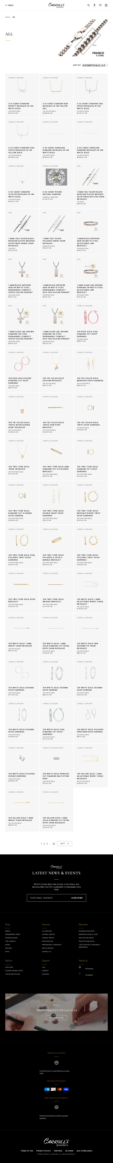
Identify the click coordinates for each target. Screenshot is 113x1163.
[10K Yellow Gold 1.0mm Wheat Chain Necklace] (22, 810)
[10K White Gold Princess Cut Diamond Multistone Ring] (56, 765)
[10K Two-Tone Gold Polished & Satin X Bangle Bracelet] (56, 547)
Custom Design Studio (14, 970)
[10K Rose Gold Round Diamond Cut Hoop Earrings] (22, 370)
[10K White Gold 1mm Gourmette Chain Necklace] (91, 635)
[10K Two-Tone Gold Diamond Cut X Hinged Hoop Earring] (22, 502)
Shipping (45, 974)
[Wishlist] (100, 5)
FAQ (43, 967)
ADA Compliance (84, 1151)
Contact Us (46, 951)
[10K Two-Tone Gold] (22, 458)
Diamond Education (86, 931)
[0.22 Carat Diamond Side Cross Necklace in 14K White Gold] (91, 95)
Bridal (7, 931)
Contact (45, 970)
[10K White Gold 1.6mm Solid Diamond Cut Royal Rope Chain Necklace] (56, 635)
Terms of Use (27, 1151)
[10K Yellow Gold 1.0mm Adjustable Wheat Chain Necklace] (91, 765)
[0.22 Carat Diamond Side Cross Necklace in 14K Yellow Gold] (22, 139)
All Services (47, 931)
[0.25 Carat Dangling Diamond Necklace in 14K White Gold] (56, 139)
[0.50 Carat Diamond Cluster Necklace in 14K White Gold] (22, 185)
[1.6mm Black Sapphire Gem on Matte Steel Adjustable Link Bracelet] (91, 231)
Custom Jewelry (48, 934)
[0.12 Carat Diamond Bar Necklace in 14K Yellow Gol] (56, 95)
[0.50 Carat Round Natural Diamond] (56, 185)
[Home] (56, 5)
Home (7, 17)
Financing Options (12, 974)
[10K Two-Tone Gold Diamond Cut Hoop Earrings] (91, 458)
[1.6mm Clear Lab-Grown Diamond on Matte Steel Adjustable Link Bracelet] (91, 278)
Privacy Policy (43, 1151)
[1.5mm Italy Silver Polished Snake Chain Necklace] (56, 231)
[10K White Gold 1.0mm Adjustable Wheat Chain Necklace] (91, 591)
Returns (69, 1151)
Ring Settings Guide (87, 941)
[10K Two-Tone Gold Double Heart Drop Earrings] (56, 502)
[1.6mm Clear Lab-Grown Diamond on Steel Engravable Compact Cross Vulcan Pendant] (22, 325)
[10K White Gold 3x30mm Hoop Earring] (91, 678)
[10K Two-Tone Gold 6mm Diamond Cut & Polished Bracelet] (56, 458)
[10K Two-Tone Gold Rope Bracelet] (22, 591)
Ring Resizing (47, 941)
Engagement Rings (12, 934)
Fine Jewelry (10, 941)
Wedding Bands (11, 938)
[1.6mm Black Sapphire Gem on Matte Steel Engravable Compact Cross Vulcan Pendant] (22, 278)
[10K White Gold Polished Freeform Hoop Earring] (91, 721)
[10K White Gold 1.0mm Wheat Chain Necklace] (22, 635)
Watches (8, 948)
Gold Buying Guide (86, 938)
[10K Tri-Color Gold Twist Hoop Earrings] (91, 414)
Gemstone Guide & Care (88, 934)
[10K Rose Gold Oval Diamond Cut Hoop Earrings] (91, 325)
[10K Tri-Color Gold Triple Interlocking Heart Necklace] (22, 414)
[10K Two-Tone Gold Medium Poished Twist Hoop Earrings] (91, 502)
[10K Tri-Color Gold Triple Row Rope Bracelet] (56, 414)
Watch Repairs (47, 948)
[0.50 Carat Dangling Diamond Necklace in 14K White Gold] (91, 139)
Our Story (9, 967)
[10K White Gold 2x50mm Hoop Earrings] (22, 678)
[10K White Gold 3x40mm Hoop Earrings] (22, 721)
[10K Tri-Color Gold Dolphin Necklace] (56, 370)
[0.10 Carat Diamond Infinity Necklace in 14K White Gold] (22, 95)
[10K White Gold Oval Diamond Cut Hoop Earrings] (56, 721)
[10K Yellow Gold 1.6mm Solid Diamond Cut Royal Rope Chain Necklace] (56, 810)
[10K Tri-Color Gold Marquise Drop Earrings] (91, 370)
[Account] (94, 5)
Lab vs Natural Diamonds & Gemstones (89, 946)
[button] (88, 5)
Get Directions (56, 1018)
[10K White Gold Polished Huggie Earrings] (22, 765)
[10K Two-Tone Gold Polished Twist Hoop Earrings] (91, 547)
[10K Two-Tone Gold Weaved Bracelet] (56, 591)
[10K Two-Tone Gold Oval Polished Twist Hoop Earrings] (22, 547)
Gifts (7, 951)
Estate (7, 944)
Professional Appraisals (51, 944)
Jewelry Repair (48, 938)
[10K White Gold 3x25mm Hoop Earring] (56, 678)
